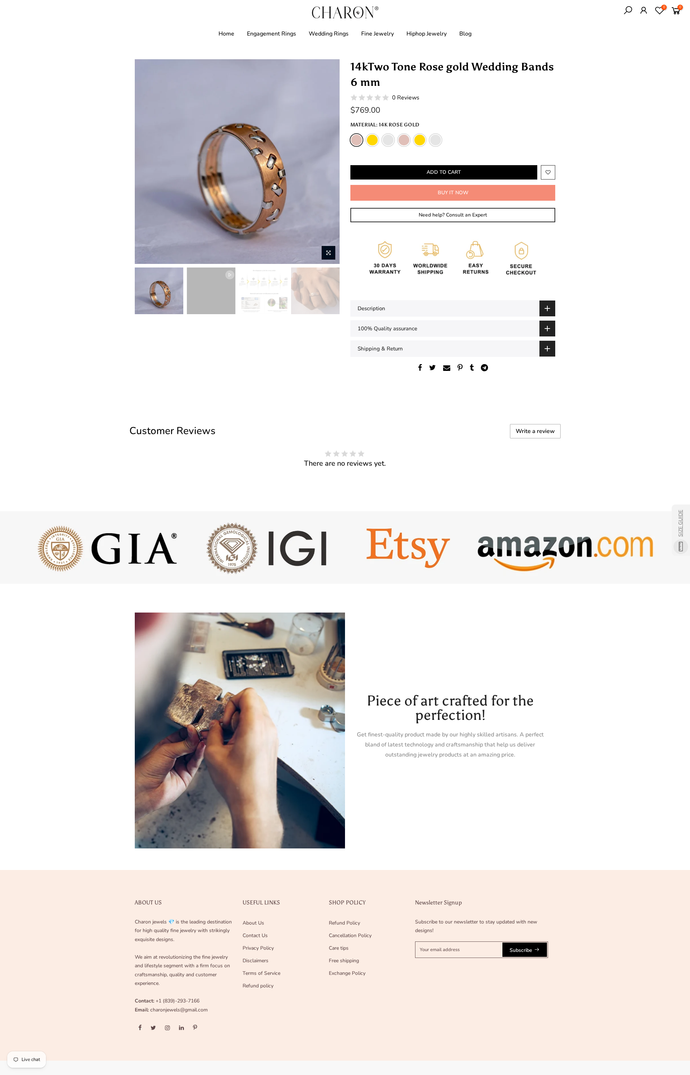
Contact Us (255, 935)
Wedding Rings (329, 34)
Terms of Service (261, 973)
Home (226, 34)
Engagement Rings (271, 34)
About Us (253, 923)
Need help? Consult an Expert (453, 214)
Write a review (535, 431)
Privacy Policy (258, 948)
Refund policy (258, 985)
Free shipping (344, 960)
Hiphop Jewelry (426, 34)
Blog (465, 34)
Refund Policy (344, 923)
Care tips (339, 948)
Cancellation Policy (350, 935)
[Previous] (147, 162)
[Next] (327, 162)
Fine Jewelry (377, 34)
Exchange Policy (347, 973)
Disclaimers (255, 960)
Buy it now (453, 192)
